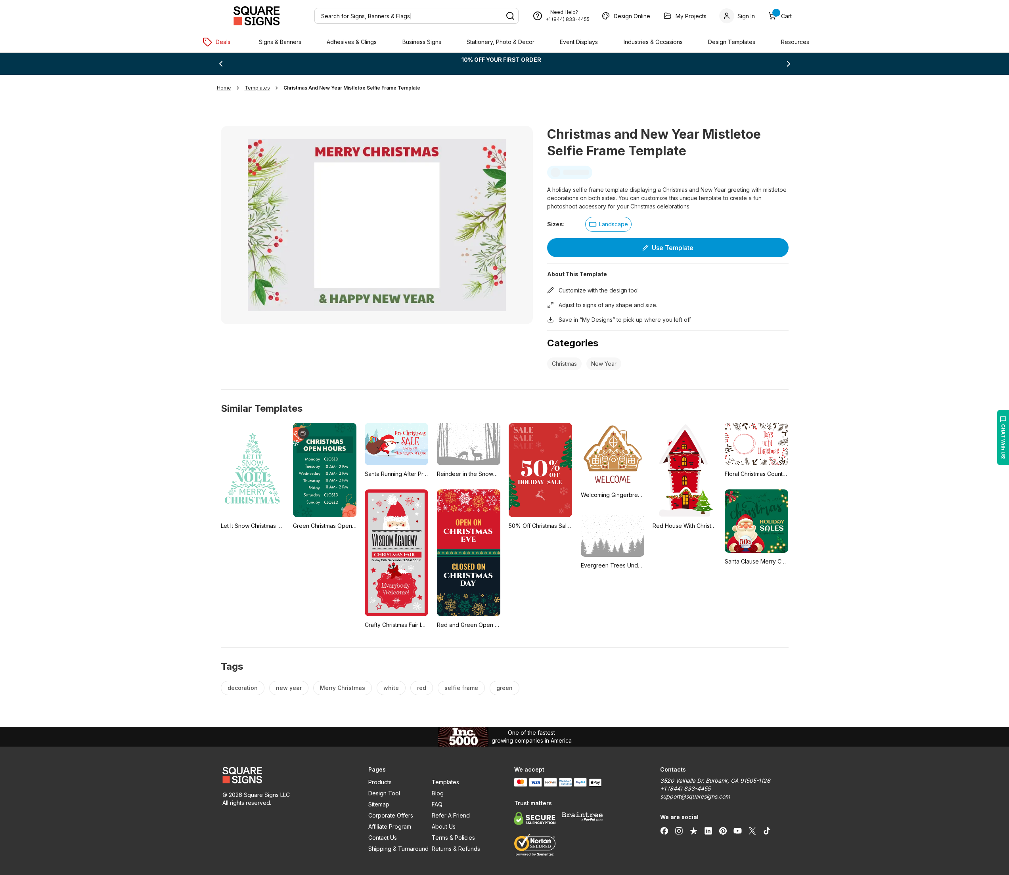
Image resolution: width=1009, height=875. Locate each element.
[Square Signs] (256, 15)
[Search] (510, 16)
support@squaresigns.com (695, 796)
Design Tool (384, 793)
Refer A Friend (451, 815)
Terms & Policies (453, 837)
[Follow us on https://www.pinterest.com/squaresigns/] (723, 830)
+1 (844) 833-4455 (568, 19)
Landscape (613, 224)
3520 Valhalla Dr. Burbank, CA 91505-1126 (715, 780)
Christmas (564, 363)
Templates (445, 782)
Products (380, 782)
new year (289, 687)
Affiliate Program (389, 826)
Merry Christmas (342, 687)
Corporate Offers (390, 815)
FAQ (437, 804)
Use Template (672, 248)
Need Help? (564, 12)
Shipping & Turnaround (398, 848)
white (391, 687)
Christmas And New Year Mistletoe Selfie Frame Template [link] (351, 88)
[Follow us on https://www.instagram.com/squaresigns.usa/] (679, 830)
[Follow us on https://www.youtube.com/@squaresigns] (737, 830)
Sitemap (378, 804)
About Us (444, 826)
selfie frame (461, 687)
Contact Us (382, 837)
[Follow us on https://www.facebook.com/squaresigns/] (664, 830)
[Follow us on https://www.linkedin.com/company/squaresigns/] (708, 830)
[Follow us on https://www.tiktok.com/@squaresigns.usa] (767, 830)
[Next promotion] (788, 64)
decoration (243, 687)
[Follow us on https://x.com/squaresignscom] (752, 830)
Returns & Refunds (456, 848)
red (421, 687)
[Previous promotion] (221, 64)
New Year (604, 363)
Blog (438, 793)
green (504, 687)
